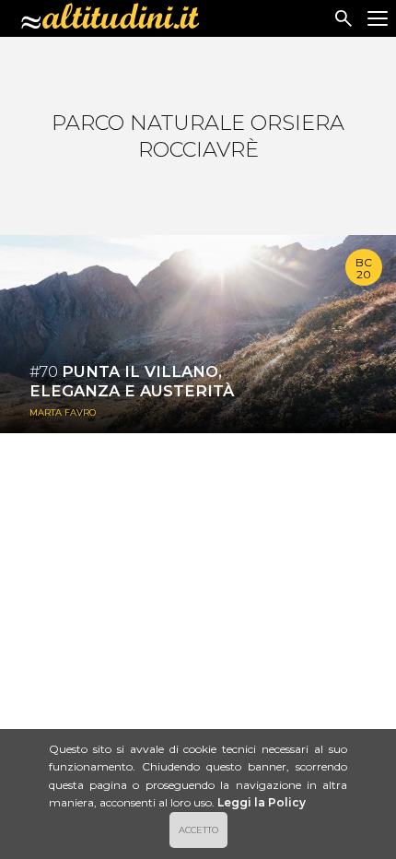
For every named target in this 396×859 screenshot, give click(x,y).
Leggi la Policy (261, 802)
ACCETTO (198, 830)
